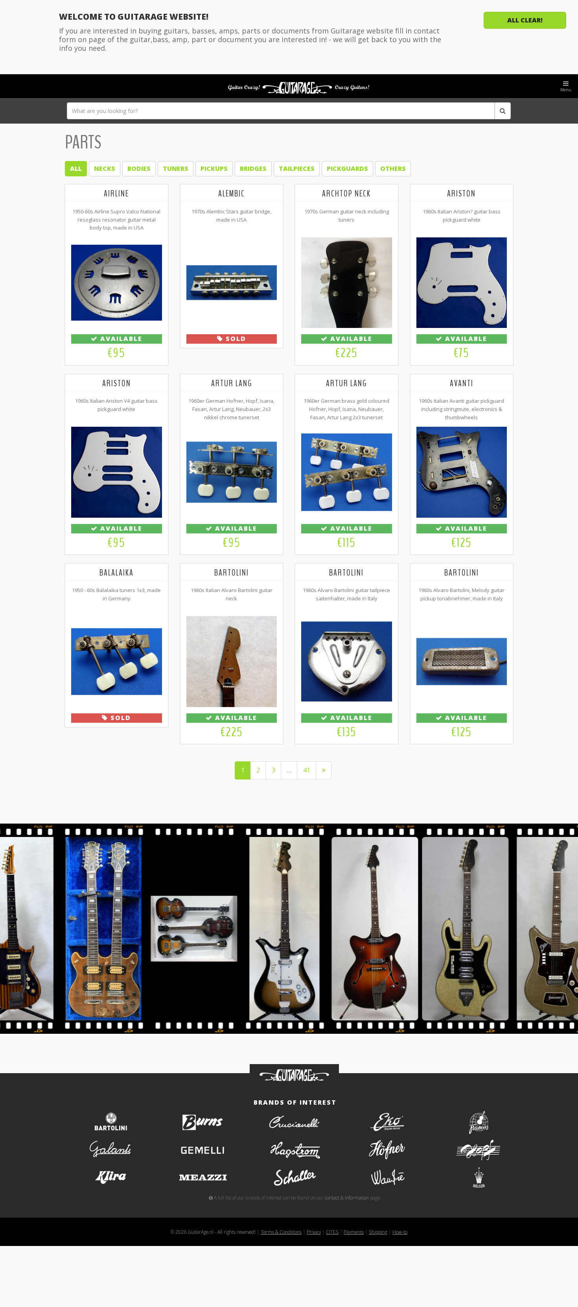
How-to (399, 1232)
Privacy (314, 1232)
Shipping (378, 1232)
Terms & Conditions (281, 1232)
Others (393, 168)
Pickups (214, 168)
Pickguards (347, 168)
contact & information (347, 1197)
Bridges (253, 168)
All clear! (525, 20)
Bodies (139, 168)
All (76, 168)
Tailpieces (297, 168)
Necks (104, 168)
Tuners (175, 168)
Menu (565, 90)
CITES (332, 1232)
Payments (354, 1232)
